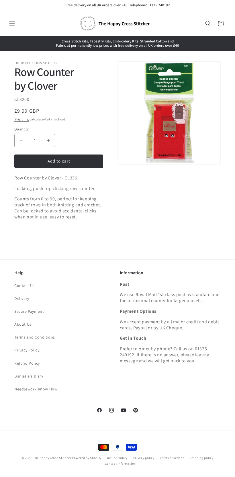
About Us (23, 324)
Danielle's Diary (28, 376)
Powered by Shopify (87, 458)
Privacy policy (143, 458)
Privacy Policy (26, 350)
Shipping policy (202, 458)
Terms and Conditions (34, 337)
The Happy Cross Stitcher (52, 458)
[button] (12, 23)
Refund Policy (27, 363)
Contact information (120, 464)
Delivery (21, 298)
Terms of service (172, 458)
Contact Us (24, 285)
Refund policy (117, 458)
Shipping (21, 119)
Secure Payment (29, 311)
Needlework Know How (35, 389)
